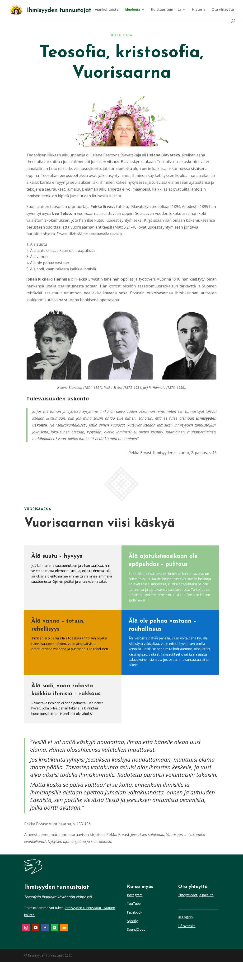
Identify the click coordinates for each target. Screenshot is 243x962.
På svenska (187, 926)
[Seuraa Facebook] (45, 927)
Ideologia (132, 10)
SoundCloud (136, 929)
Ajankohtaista (107, 10)
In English (185, 917)
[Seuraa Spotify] (54, 927)
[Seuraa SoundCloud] (64, 927)
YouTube (134, 903)
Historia (199, 10)
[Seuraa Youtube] (35, 927)
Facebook (134, 912)
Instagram (135, 895)
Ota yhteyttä (223, 10)
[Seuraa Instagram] (26, 927)
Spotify (132, 921)
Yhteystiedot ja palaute (196, 895)
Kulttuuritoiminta (166, 10)
